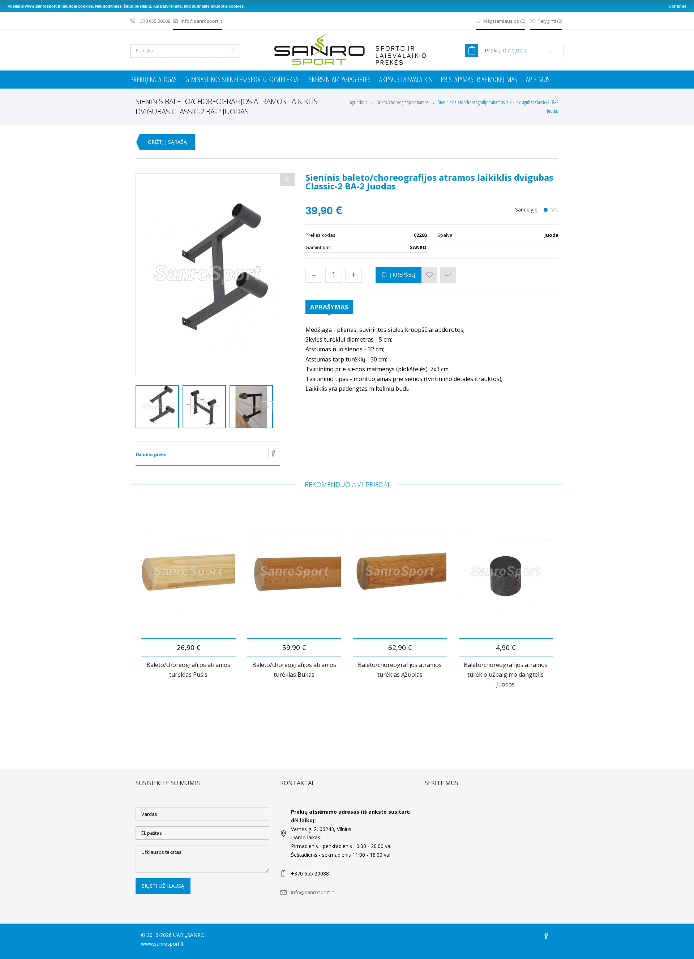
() (504, 21)
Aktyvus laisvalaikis (405, 79)
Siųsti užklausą (163, 885)
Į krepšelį (401, 274)
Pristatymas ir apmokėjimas (479, 79)
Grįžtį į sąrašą (167, 141)
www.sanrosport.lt (162, 943)
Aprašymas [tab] (329, 307)
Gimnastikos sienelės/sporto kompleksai (242, 79)
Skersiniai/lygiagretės (339, 79)
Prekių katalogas (153, 79)
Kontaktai (143, 97)
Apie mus (538, 79)
